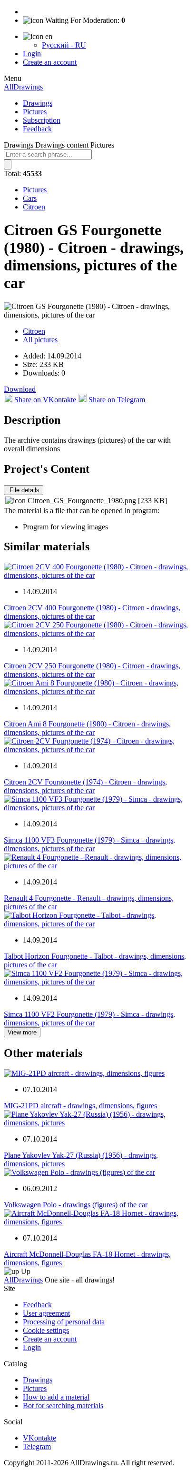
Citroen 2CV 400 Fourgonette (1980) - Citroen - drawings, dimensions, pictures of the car (92, 612)
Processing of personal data (64, 1322)
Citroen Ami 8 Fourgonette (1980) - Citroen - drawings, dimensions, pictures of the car (87, 728)
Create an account (50, 62)
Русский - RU (64, 45)
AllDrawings (23, 87)
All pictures (40, 340)
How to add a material (56, 1397)
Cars (30, 198)
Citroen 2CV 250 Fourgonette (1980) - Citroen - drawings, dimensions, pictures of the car (92, 670)
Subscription (41, 120)
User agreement (46, 1313)
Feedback (37, 129)
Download (20, 389)
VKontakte (39, 1438)
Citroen (34, 207)
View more (22, 1032)
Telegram (37, 1446)
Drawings (37, 103)
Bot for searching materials (63, 1405)
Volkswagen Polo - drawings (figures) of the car (75, 1205)
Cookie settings (46, 1330)
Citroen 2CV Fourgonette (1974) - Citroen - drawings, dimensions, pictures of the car (85, 786)
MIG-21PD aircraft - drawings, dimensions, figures (80, 1106)
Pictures (35, 112)
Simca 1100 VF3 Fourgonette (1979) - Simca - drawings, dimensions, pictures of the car (89, 844)
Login (32, 54)
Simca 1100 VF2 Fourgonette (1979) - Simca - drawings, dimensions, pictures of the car (89, 1018)
